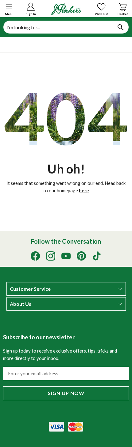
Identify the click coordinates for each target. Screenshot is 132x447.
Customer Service (30, 288)
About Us (20, 303)
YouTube (66, 256)
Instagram (50, 256)
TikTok (96, 256)
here (84, 190)
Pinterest (81, 256)
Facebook (35, 256)
